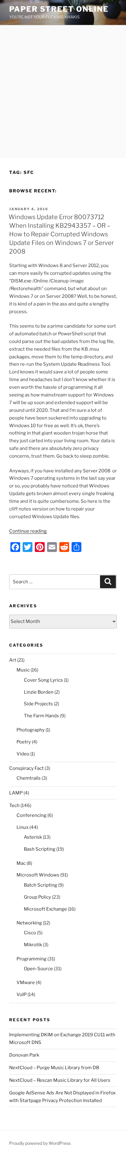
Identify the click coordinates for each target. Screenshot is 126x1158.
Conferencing (31, 815)
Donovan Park (24, 1055)
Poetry (24, 742)
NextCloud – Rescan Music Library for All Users (59, 1080)
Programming (31, 959)
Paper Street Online (58, 9)
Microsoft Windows (38, 875)
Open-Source (38, 968)
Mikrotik (33, 944)
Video (23, 754)
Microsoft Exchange (45, 909)
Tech (14, 805)
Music (23, 670)
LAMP (16, 793)
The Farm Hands (41, 716)
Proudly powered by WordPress (40, 1143)
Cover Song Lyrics (43, 680)
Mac (21, 863)
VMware (26, 982)
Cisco (30, 932)
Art (12, 660)
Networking (29, 923)
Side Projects (38, 704)
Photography (31, 730)
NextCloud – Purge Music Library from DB (54, 1067)
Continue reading (28, 531)
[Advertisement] (63, 91)
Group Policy (37, 897)
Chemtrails (29, 778)
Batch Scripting (40, 885)
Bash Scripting (39, 849)
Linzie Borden (39, 692)
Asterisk (33, 837)
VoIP (22, 994)
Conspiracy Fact (26, 768)
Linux (22, 827)
